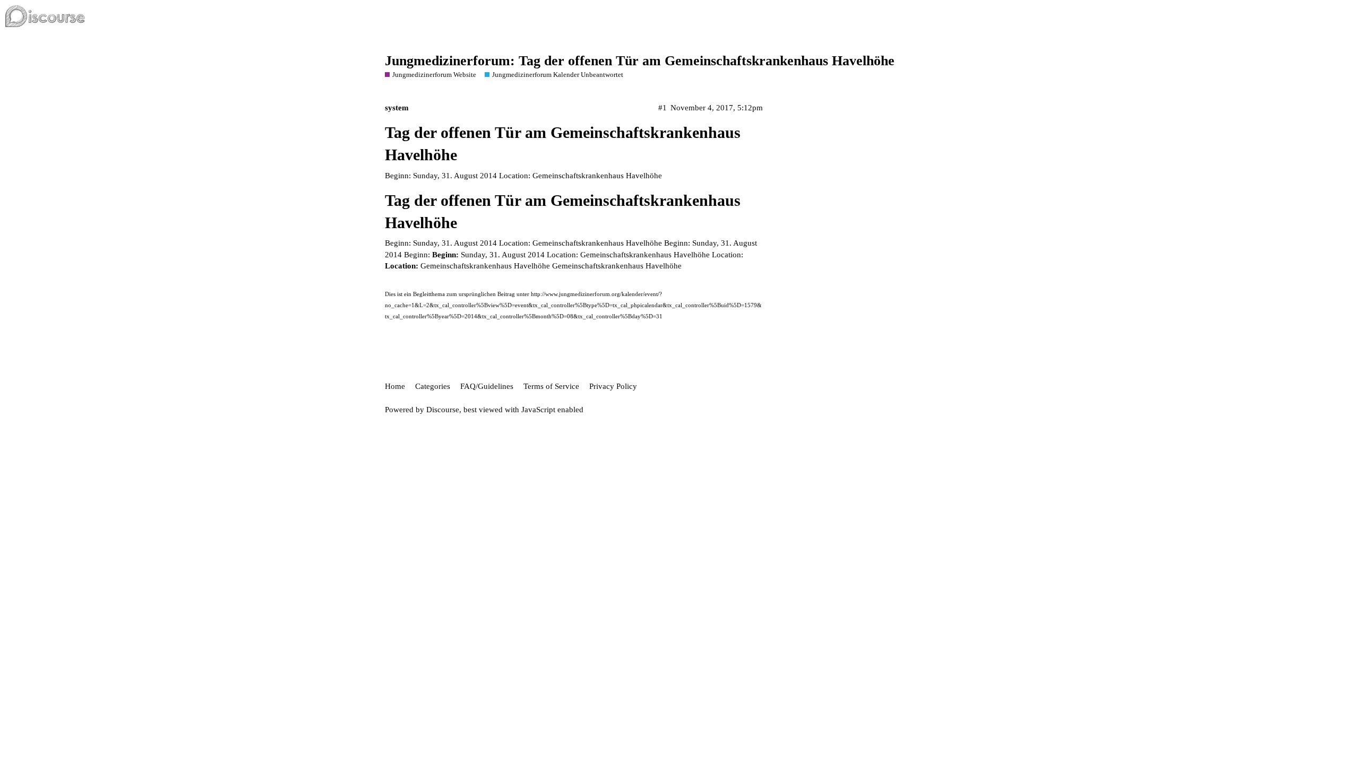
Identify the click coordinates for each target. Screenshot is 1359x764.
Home (395, 386)
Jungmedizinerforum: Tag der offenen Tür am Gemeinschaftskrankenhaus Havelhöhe (639, 60)
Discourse (442, 409)
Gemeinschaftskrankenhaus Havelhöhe (617, 266)
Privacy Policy (613, 386)
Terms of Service (551, 386)
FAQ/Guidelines (486, 386)
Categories (432, 386)
